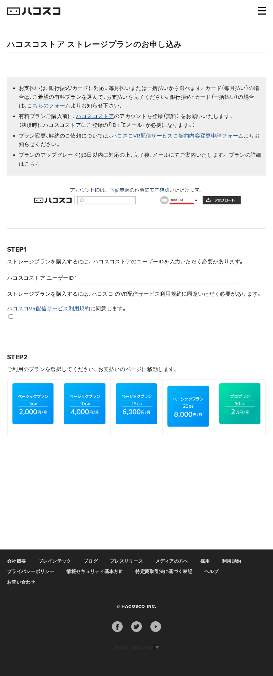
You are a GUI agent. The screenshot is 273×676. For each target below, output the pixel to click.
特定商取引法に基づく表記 (163, 571)
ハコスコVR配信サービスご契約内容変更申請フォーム (178, 136)
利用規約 (231, 561)
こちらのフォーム (48, 105)
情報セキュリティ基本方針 (94, 571)
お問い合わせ (21, 582)
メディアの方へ (171, 561)
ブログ (91, 561)
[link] (33, 406)
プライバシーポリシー (30, 571)
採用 (205, 561)
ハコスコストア (95, 116)
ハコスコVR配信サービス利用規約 (48, 308)
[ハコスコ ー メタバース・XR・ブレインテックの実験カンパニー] (33, 12)
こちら (32, 164)
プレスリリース (126, 561)
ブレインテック (54, 561)
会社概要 (16, 561)
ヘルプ (211, 571)
